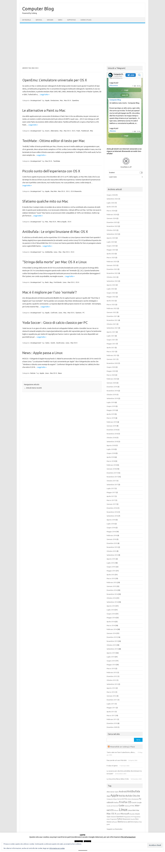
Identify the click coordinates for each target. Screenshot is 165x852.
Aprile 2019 (111, 414)
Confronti (54, 312)
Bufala (122, 795)
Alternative (54, 131)
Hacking (127, 806)
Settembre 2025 (112, 199)
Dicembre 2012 (112, 676)
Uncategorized (35, 100)
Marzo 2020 (111, 375)
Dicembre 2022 (112, 269)
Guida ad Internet (112, 806)
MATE (118, 814)
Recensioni (126, 819)
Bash (47, 282)
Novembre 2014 (112, 594)
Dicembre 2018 (112, 430)
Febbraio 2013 (112, 672)
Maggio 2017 (111, 492)
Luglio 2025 (111, 203)
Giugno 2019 (111, 406)
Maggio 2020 (111, 371)
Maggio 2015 (111, 571)
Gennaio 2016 (111, 539)
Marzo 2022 (111, 304)
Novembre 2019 (112, 391)
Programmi (113, 819)
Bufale (129, 795)
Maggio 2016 (111, 531)
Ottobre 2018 (111, 437)
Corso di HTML (122, 799)
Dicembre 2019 (112, 387)
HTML (132, 806)
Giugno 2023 (111, 246)
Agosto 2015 (111, 559)
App (108, 796)
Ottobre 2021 (111, 324)
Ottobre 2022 (111, 277)
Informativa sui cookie (57, 848)
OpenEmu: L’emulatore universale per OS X (54, 80)
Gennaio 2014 (111, 633)
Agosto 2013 (111, 653)
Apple (47, 100)
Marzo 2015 (111, 578)
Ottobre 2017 (111, 481)
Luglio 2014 (111, 610)
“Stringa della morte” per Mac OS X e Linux (54, 262)
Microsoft (125, 814)
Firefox (116, 802)
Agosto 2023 (111, 238)
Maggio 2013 (111, 664)
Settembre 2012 (112, 684)
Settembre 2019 (112, 398)
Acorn (47, 131)
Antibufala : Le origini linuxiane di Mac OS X (55, 231)
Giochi (53, 343)
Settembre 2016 (112, 516)
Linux (55, 252)
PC (84, 312)
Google (139, 802)
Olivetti (137, 814)
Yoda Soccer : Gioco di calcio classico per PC (55, 322)
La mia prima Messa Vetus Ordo (118, 779)
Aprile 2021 (111, 347)
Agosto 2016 (111, 520)
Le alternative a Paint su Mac (43, 110)
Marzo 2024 (111, 210)
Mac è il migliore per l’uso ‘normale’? (49, 292)
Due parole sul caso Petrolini (117, 760)
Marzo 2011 (111, 715)
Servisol (39, 20)
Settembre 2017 (112, 484)
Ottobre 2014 (111, 598)
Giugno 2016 (111, 527)
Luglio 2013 (111, 657)
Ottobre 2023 (111, 230)
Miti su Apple (61, 221)
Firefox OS (125, 802)
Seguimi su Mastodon (114, 829)
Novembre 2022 (112, 273)
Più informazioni (128, 837)
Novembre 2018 (112, 434)
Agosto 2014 (111, 606)
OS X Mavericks (76, 191)
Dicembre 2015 (112, 543)
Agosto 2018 (111, 445)
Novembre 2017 (112, 477)
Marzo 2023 (111, 257)
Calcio (47, 343)
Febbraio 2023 (112, 261)
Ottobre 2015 (111, 551)
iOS (112, 810)
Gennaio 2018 (111, 469)
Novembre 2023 (112, 226)
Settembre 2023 (112, 234)
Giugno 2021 (111, 340)
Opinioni (78, 312)
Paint (78, 131)
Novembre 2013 (112, 641)
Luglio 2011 (111, 704)
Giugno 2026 (111, 195)
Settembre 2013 (112, 649)
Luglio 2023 (111, 242)
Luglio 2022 (111, 289)
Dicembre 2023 (112, 222)
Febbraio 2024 (112, 214)
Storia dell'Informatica (131, 822)
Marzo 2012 (111, 692)
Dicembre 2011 (112, 700)
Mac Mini (54, 191)
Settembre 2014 (112, 602)
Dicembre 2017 (112, 473)
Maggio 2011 (111, 707)
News (60, 373)
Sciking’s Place (86, 20)
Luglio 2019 (111, 402)
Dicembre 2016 (112, 508)
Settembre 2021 (112, 328)
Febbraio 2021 (112, 355)
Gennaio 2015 (111, 586)
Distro (129, 799)
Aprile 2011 (111, 711)
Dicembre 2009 (112, 727)
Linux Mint (132, 810)
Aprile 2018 (111, 457)
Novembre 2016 (112, 512)
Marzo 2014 (111, 625)
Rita (91, 131)
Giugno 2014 (111, 614)
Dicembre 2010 (112, 723)
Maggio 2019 (111, 410)
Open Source (111, 816)
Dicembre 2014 (112, 590)
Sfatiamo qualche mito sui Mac (45, 201)
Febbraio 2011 (112, 719)
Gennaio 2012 (111, 696)
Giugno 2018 (111, 453)
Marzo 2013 (111, 668)
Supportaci (71, 20)
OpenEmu (75, 100)
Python (119, 819)
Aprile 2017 (111, 496)
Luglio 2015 (111, 563)
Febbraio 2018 (112, 465)
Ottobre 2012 (111, 680)
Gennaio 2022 (111, 312)
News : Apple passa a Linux (42, 353)
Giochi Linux (60, 343)
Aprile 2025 (111, 206)
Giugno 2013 (111, 661)
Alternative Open (112, 792)
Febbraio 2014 (112, 629)
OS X (73, 131)
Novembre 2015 (112, 547)
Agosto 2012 (111, 688)
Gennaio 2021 (111, 359)
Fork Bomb (58, 282)
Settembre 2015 (112, 555)
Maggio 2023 (111, 250)
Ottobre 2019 (111, 394)
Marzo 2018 (111, 461)
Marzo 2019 (111, 418)
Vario (60, 20)
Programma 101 (128, 816)
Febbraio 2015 (112, 582)
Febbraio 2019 (112, 422)
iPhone (116, 810)
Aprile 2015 (111, 574)
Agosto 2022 (111, 285)
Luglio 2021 (111, 336)
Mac (61, 100)
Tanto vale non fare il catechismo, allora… (121, 752)
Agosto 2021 (111, 332)
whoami (50, 20)
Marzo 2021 (111, 351)
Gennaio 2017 (111, 504)
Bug (51, 282)
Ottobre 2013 (111, 645)
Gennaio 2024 (111, 218)
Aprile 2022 (111, 300)
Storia (120, 822)
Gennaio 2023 (111, 265)
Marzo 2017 (111, 500)
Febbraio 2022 (112, 308)
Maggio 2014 (111, 617)
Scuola (133, 819)
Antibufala (26, 20)
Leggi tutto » (44, 94)
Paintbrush (85, 131)
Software (114, 822)
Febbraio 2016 (112, 535)
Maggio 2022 (111, 296)
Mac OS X (67, 100)
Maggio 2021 (111, 343)
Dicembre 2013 (112, 637)
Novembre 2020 (112, 363)
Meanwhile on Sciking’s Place (122, 747)
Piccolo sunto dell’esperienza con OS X (51, 171)
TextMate (56, 161)
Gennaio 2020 (111, 383)
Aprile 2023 (111, 253)
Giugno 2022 (111, 293)
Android (123, 791)
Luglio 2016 (111, 524)
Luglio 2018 (111, 449)
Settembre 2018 (112, 441)
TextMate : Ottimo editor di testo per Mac (53, 141)
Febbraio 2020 (112, 379)
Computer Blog (38, 8)
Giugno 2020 (111, 367)
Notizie (32, 373)
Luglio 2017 (111, 488)
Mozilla (132, 814)
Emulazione (55, 100)
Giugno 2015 (111, 567)
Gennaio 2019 (111, 426)
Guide (121, 805)
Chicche (136, 795)
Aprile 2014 (111, 621)
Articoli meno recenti (33, 388)
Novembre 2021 (112, 320)
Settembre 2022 (112, 281)
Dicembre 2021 (112, 316)
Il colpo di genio (112, 765)
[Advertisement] (82, 43)
